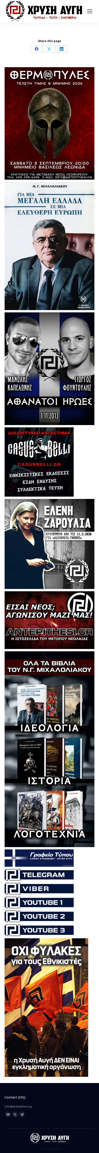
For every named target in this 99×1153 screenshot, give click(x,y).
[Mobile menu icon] (89, 11)
